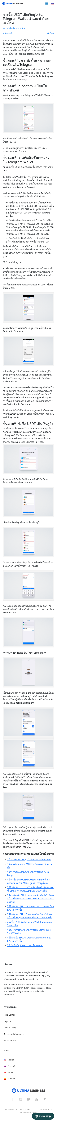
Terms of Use (10, 1040)
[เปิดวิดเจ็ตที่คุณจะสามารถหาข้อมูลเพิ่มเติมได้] (43, 1116)
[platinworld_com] (44, 1099)
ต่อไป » (50, 33)
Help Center (9, 1014)
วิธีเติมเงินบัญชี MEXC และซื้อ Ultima (25, 945)
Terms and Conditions (14, 1034)
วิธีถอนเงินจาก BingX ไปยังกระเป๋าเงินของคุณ (29, 859)
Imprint (7, 1021)
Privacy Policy (10, 1027)
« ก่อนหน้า (8, 33)
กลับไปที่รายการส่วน (16, 28)
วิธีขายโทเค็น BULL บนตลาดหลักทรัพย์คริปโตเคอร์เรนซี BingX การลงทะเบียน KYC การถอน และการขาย (30, 898)
